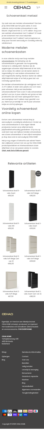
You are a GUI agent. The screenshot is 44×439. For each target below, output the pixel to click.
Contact (25, 356)
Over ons (25, 360)
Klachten (25, 380)
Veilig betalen (27, 366)
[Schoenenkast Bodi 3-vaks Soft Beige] (32, 244)
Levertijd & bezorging (30, 370)
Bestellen (25, 363)
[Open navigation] (5, 7)
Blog (3, 360)
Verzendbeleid (27, 386)
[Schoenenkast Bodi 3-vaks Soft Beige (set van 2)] (11, 244)
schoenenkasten (8, 61)
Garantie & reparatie (30, 376)
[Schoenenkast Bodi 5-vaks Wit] (11, 211)
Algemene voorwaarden (31, 390)
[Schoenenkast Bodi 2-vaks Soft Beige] (11, 279)
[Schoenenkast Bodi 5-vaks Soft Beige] (32, 179)
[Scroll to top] (39, 434)
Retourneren (26, 373)
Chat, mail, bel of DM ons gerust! (15, 150)
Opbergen (6, 356)
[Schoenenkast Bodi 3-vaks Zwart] (32, 211)
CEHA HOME (20, 424)
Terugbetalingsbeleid (30, 393)
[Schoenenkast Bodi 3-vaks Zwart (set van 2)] (32, 279)
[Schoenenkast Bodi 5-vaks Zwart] (11, 179)
